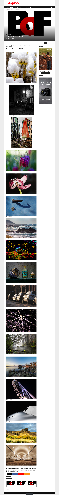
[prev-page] (7, 489)
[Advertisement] (37, 3)
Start (7, 9)
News (8, 7)
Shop (27, 7)
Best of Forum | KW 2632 (30, 487)
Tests (15, 7)
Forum (31, 7)
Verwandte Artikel (9, 478)
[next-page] (8, 489)
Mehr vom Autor (15, 478)
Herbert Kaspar (9, 38)
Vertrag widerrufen (29, 494)
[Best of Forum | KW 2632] (31, 484)
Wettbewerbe (19, 7)
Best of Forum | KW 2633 (20, 487)
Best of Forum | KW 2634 (9, 487)
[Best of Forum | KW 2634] (11, 484)
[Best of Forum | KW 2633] (21, 484)
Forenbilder (12, 9)
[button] (51, 7)
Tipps (24, 7)
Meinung (11, 7)
